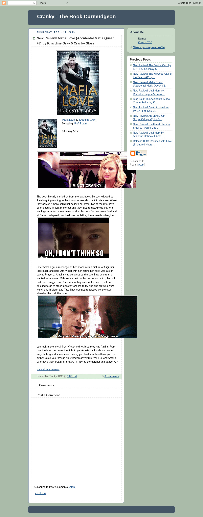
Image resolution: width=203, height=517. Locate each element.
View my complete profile (149, 47)
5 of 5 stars (80, 123)
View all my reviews (48, 369)
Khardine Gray (87, 119)
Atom (72, 487)
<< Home (40, 493)
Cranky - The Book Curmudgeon (76, 16)
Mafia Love (68, 119)
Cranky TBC (145, 42)
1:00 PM (72, 376)
